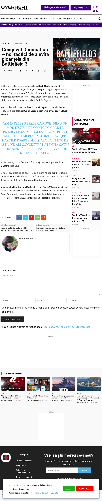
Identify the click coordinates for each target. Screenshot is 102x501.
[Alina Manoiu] (10, 244)
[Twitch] (97, 10)
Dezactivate (84, 488)
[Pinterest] (32, 70)
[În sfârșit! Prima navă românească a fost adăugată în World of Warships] (89, 384)
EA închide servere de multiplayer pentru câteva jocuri (51, 229)
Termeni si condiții (24, 477)
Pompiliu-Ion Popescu (7, 400)
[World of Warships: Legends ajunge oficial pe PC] (96, 215)
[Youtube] (93, 10)
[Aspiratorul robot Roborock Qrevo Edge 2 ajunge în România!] (96, 196)
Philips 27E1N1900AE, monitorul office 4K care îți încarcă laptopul (34, 25)
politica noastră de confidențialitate (43, 493)
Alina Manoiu (8, 44)
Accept (69, 488)
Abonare (85, 470)
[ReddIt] (45, 70)
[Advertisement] (86, 100)
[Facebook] (93, 6)
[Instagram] (97, 6)
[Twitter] (26, 70)
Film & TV (75, 158)
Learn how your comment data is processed (67, 326)
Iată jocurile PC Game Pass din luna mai (82, 181)
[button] (99, 18)
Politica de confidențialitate (23, 471)
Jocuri (75, 146)
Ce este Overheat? (24, 461)
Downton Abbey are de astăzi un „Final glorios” (81, 164)
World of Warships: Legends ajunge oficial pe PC (81, 218)
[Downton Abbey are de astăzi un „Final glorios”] (96, 162)
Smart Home (77, 192)
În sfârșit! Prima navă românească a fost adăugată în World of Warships (88, 398)
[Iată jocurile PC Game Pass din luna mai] (96, 179)
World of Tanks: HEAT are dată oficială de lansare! (11, 397)
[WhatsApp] (38, 70)
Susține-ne (21, 465)
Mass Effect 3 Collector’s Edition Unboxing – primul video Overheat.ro (17, 229)
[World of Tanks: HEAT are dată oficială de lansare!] (86, 136)
